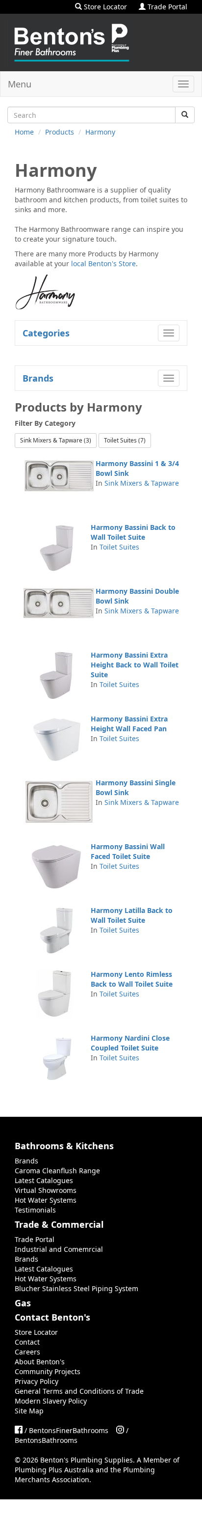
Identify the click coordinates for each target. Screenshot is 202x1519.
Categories (46, 333)
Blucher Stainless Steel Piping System (76, 1288)
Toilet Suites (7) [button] (125, 440)
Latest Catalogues (44, 1180)
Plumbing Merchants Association (85, 1474)
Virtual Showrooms (45, 1190)
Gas (23, 1303)
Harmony (100, 132)
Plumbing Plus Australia (54, 1469)
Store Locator (104, 6)
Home (24, 132)
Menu (19, 84)
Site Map (29, 1410)
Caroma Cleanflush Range (57, 1170)
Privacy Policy (36, 1381)
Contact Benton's (52, 1317)
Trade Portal (166, 6)
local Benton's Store (103, 263)
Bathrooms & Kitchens (64, 1146)
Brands (38, 378)
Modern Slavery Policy (51, 1401)
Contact (27, 1342)
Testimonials (35, 1210)
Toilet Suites (119, 547)
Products (59, 132)
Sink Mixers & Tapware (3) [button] (55, 440)
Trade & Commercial (59, 1224)
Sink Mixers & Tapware (141, 483)
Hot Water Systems (45, 1200)
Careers (27, 1351)
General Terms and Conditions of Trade (79, 1391)
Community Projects (47, 1371)
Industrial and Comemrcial (59, 1249)
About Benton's (40, 1361)
